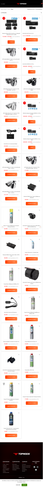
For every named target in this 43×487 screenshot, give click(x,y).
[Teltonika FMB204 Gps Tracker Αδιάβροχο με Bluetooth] (32, 187)
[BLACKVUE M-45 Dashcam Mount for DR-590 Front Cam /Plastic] (11, 361)
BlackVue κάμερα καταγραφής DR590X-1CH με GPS (31, 140)
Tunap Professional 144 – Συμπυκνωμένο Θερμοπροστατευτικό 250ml (11, 429)
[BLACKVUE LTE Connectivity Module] (11, 135)
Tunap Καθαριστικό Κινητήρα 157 (31, 341)
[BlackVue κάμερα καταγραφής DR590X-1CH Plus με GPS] (32, 106)
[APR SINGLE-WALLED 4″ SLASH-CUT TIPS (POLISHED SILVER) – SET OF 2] (32, 160)
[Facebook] (34, 467)
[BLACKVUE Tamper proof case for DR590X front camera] (32, 274)
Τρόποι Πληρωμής (15, 467)
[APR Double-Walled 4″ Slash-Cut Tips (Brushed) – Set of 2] (11, 52)
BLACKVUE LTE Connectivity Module (10, 143)
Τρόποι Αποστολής (15, 465)
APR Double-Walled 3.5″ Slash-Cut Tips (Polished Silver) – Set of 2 (11, 192)
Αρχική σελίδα (3, 9)
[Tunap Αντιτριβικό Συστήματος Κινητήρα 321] (11, 332)
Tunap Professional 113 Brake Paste (31, 252)
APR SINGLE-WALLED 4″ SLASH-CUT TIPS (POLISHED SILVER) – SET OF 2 (31, 168)
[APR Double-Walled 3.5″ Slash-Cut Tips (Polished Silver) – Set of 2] (11, 185)
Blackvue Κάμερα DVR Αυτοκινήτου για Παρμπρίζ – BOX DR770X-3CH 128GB (11, 34)
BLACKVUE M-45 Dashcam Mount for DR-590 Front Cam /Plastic (11, 371)
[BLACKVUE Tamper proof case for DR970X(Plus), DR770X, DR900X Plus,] (32, 217)
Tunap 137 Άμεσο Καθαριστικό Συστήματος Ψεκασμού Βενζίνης (11, 226)
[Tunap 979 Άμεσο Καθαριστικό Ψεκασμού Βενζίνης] (11, 390)
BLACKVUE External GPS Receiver (10, 312)
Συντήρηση (24, 464)
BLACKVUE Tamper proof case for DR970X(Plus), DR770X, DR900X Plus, (32, 226)
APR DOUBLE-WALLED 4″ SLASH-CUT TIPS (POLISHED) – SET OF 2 (11, 90)
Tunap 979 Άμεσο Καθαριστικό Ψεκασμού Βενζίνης (11, 400)
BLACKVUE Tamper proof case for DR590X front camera (32, 283)
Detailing (23, 471)
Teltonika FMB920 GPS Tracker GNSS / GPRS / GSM (11, 255)
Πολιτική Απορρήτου (16, 468)
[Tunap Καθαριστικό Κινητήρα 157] (32, 332)
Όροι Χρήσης (14, 464)
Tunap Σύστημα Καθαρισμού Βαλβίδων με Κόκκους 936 (31, 313)
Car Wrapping (24, 469)
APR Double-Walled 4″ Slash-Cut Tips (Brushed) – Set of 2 (11, 60)
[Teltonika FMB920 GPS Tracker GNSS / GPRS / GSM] (11, 246)
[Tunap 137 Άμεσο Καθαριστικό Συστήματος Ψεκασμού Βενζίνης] (11, 217)
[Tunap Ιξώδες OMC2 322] (32, 361)
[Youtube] (36, 469)
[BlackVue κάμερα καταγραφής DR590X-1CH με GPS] (32, 132)
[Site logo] (22, 3)
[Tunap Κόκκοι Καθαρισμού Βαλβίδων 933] (11, 275)
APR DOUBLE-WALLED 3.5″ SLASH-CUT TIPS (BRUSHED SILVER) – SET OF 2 (11, 114)
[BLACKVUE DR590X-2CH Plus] (32, 55)
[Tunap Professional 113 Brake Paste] (32, 244)
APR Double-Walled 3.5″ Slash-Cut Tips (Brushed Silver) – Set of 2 (11, 168)
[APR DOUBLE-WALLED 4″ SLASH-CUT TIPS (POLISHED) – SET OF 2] (11, 82)
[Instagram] (37, 467)
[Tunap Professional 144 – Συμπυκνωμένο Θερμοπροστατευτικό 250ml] (11, 419)
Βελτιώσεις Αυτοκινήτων (26, 465)
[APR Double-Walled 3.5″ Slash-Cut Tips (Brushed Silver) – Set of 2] (11, 160)
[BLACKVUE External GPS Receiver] (11, 303)
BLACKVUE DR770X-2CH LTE (28, 33)
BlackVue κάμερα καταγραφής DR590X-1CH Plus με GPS (32, 114)
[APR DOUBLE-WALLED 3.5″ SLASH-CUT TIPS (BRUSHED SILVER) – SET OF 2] (11, 106)
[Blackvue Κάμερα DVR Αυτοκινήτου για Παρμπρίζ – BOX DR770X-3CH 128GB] (11, 24)
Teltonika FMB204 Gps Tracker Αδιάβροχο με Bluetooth (32, 197)
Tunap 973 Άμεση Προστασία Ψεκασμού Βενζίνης (32, 396)
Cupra (9, 9)
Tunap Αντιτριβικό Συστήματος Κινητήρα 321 (11, 341)
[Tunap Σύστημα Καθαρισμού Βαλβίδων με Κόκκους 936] (32, 303)
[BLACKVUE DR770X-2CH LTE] (32, 24)
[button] (32, 39)
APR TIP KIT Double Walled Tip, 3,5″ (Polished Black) (32, 90)
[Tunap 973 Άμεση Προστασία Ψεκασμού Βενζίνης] (32, 389)
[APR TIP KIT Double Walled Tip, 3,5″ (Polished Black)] (32, 82)
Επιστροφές (14, 469)
